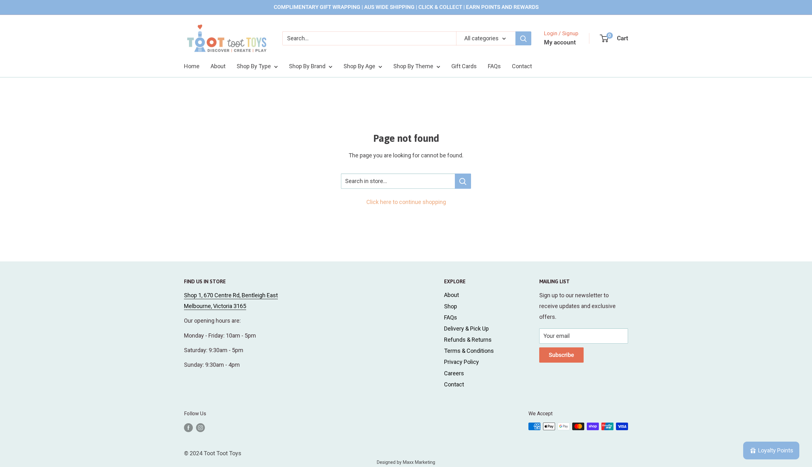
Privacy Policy (461, 361)
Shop (450, 306)
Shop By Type (254, 66)
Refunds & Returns (468, 339)
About (218, 66)
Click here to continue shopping (406, 202)
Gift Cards (464, 66)
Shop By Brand (307, 66)
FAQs (494, 66)
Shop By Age (359, 66)
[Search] (523, 38)
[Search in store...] (463, 181)
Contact (522, 66)
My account (560, 42)
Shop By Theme (413, 66)
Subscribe (561, 355)
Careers (454, 373)
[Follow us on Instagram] (200, 427)
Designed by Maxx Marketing (406, 462)
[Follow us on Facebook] (188, 427)
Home (192, 66)
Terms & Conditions (469, 350)
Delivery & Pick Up (466, 328)
